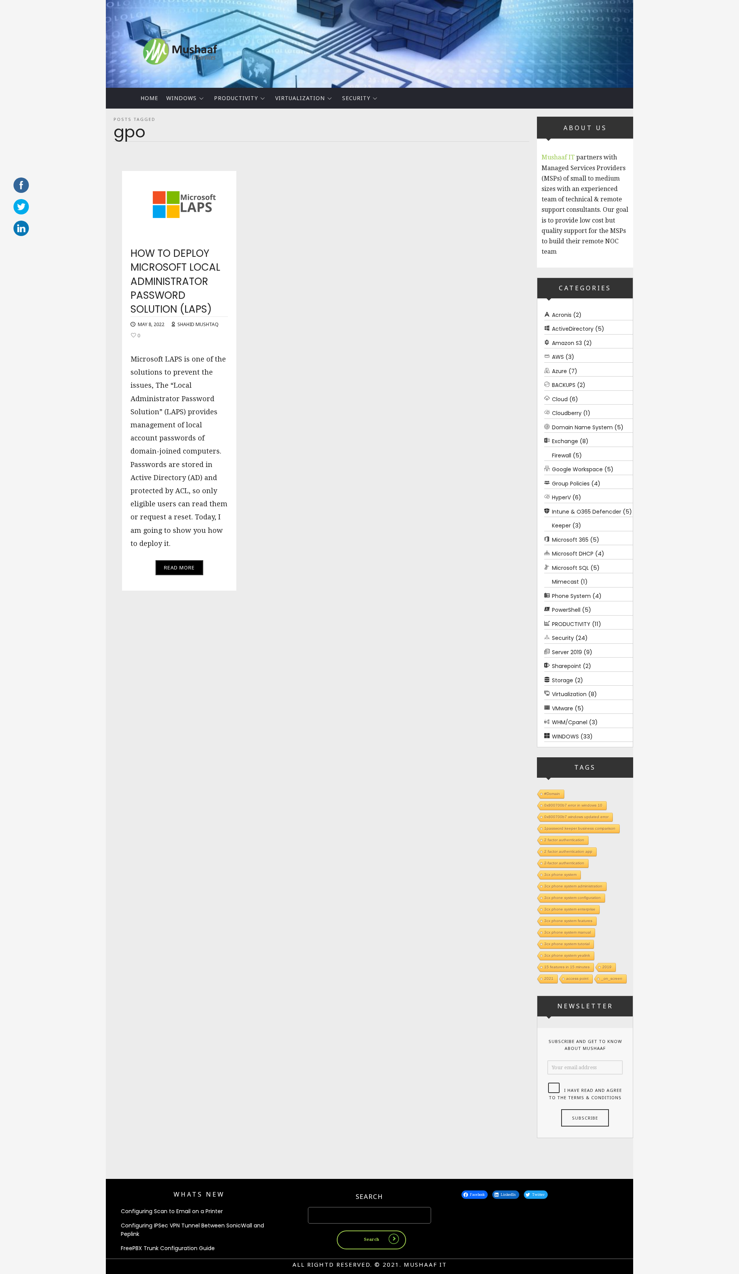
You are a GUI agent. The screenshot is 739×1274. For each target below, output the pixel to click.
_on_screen (611, 978)
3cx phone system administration (573, 886)
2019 (607, 967)
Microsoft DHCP (573, 553)
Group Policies (571, 483)
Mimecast (565, 582)
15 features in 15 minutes (567, 967)
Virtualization (300, 98)
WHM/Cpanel (569, 722)
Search (369, 1196)
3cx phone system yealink (567, 955)
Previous (92, 42)
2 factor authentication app (568, 851)
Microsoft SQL (570, 568)
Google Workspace (577, 469)
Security (356, 98)
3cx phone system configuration (572, 898)
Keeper (561, 525)
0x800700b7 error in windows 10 (573, 805)
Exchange (565, 441)
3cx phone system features (568, 921)
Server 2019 (567, 652)
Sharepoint (566, 666)
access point (577, 978)
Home (149, 98)
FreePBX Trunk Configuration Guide (168, 1248)
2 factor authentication (564, 840)
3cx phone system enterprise (569, 909)
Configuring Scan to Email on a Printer (172, 1211)
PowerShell (566, 610)
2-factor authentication (564, 863)
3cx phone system (560, 874)
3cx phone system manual (567, 932)
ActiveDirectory (573, 329)
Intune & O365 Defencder (586, 512)
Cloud (560, 399)
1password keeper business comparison (579, 828)
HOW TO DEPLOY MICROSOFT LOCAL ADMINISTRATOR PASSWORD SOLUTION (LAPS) (175, 281)
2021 (548, 978)
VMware (562, 708)
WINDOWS (181, 98)
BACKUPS (563, 385)
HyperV (561, 497)
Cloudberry (567, 413)
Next (646, 42)
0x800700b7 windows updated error (576, 817)
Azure (559, 371)
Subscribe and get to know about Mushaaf (585, 1044)
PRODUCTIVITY (236, 98)
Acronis (562, 315)
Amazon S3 (567, 343)
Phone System (571, 596)
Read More (179, 567)
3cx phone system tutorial (567, 944)
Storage (562, 680)
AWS (558, 357)
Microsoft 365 (570, 540)
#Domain (552, 794)
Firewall (561, 455)
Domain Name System (582, 427)
